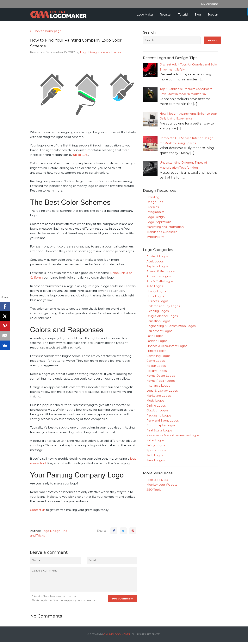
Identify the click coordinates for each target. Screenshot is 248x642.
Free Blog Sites (157, 480)
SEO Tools (153, 489)
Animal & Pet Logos (160, 271)
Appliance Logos (158, 276)
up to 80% (80, 155)
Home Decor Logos (160, 375)
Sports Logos (156, 450)
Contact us (37, 510)
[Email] (5, 336)
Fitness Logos (156, 351)
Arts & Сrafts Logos (159, 281)
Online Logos (156, 405)
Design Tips (154, 202)
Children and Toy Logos (163, 306)
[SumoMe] (5, 345)
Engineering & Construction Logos (170, 326)
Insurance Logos (158, 385)
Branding (152, 197)
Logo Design (155, 217)
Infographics (155, 212)
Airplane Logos (157, 266)
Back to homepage (47, 31)
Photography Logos (160, 425)
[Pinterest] (5, 326)
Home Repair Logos (160, 380)
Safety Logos (155, 445)
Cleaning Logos (157, 311)
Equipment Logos (159, 331)
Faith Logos (154, 336)
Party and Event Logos (162, 420)
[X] (5, 316)
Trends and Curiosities (161, 232)
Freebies (152, 207)
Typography (155, 237)
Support (213, 14)
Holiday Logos (156, 371)
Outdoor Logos (157, 410)
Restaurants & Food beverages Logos (172, 435)
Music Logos (155, 400)
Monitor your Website (161, 484)
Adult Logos (155, 261)
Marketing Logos (158, 395)
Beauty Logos (156, 291)
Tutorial (183, 14)
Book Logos (155, 296)
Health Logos (156, 366)
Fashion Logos (156, 341)
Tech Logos (154, 455)
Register (165, 14)
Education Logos (158, 321)
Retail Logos (155, 440)
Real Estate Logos (159, 430)
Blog (198, 14)
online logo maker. (117, 634)
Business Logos (157, 301)
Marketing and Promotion (165, 227)
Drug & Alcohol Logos (162, 316)
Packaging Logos (158, 415)
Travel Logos (155, 460)
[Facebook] (5, 306)
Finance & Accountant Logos (166, 346)
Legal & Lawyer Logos (162, 390)
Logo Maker (145, 14)
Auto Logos (154, 286)
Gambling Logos (158, 356)
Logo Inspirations (158, 222)
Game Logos (155, 360)
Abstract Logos (157, 256)
